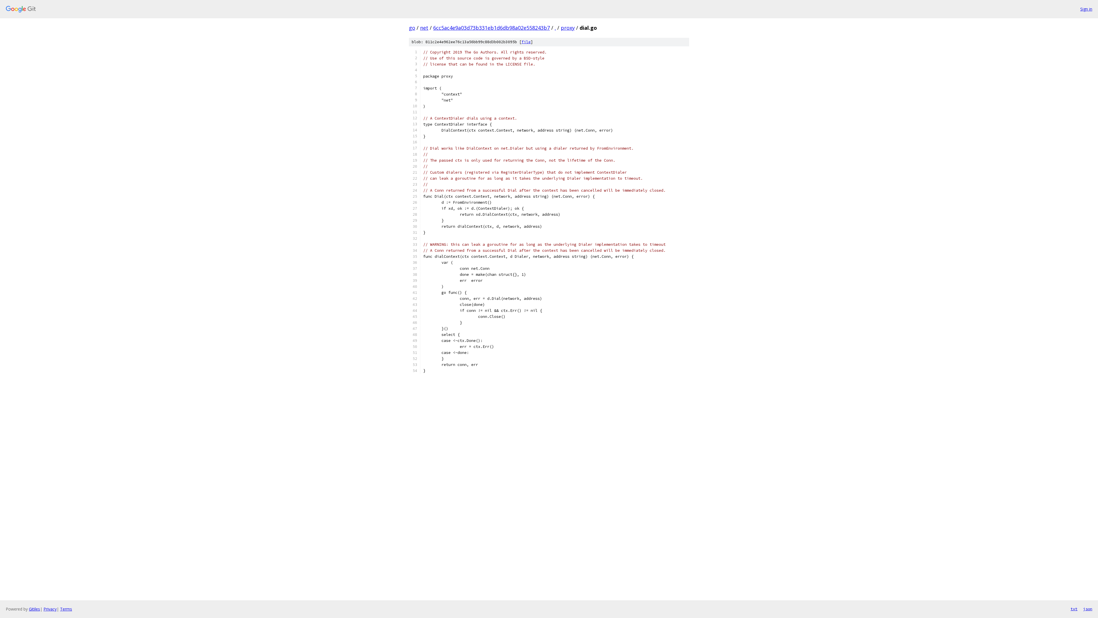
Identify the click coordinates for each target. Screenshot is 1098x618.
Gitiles (34, 609)
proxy (568, 27)
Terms (66, 609)
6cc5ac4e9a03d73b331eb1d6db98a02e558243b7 (491, 27)
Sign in (1086, 9)
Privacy (50, 609)
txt (1074, 608)
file (526, 41)
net (424, 27)
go (412, 27)
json (1087, 608)
